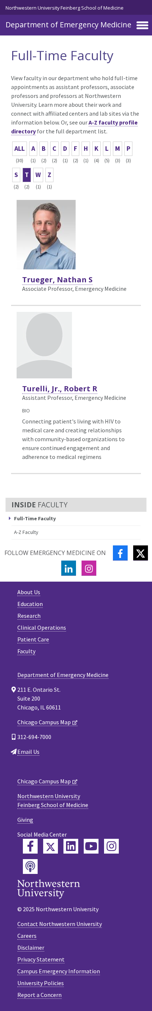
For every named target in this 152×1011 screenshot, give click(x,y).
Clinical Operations (41, 627)
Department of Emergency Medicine (68, 25)
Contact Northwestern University (59, 923)
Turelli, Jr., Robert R (59, 389)
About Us (28, 592)
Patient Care (33, 639)
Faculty (26, 651)
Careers (27, 935)
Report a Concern (39, 994)
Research (29, 615)
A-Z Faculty (26, 532)
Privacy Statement (41, 959)
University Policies (40, 983)
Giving (25, 819)
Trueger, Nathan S (57, 280)
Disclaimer (30, 947)
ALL (19, 148)
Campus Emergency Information (58, 971)
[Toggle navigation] (142, 26)
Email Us (28, 751)
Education (30, 603)
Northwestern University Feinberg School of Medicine (65, 7)
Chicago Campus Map (44, 722)
